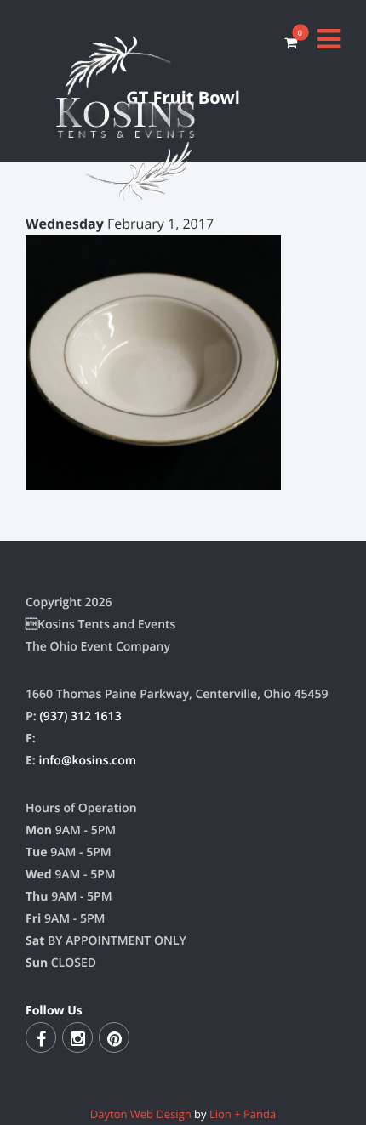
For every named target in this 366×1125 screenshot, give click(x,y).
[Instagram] (77, 1037)
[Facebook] (41, 1037)
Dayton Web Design (141, 1114)
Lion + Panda (242, 1114)
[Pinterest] (114, 1037)
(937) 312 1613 (80, 716)
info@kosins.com (87, 761)
